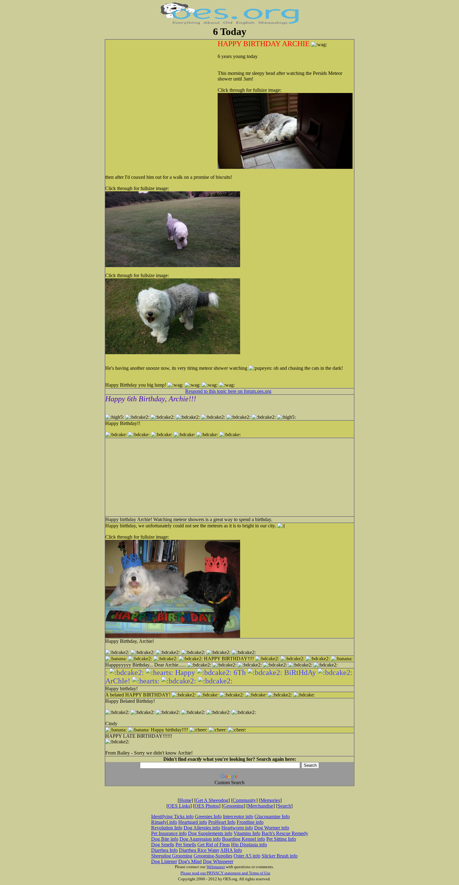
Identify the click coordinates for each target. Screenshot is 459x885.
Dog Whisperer (218, 861)
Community (244, 800)
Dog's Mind (190, 861)
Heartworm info (237, 827)
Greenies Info (208, 816)
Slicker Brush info (280, 855)
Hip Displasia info (249, 844)
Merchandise (260, 806)
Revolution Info (166, 827)
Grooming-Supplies (213, 855)
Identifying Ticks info (172, 816)
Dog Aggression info (200, 839)
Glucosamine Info (272, 816)
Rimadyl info (164, 822)
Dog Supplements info (210, 833)
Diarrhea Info (164, 850)
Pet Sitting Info (281, 839)
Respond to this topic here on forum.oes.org (228, 391)
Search (284, 806)
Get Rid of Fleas (213, 844)
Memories (270, 800)
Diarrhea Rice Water (199, 850)
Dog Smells (162, 844)
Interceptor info (238, 816)
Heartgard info (192, 822)
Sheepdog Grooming (171, 855)
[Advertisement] (168, 80)
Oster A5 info (247, 855)
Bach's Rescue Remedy (285, 833)
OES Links (179, 806)
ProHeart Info (221, 822)
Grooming (233, 806)
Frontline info (250, 822)
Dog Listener (164, 861)
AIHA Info (231, 850)
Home (185, 800)
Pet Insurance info (169, 833)
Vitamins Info (247, 833)
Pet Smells (185, 844)
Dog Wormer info (271, 827)
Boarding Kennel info (243, 839)
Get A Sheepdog (212, 800)
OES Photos (207, 806)
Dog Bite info (164, 839)
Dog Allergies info (202, 827)
